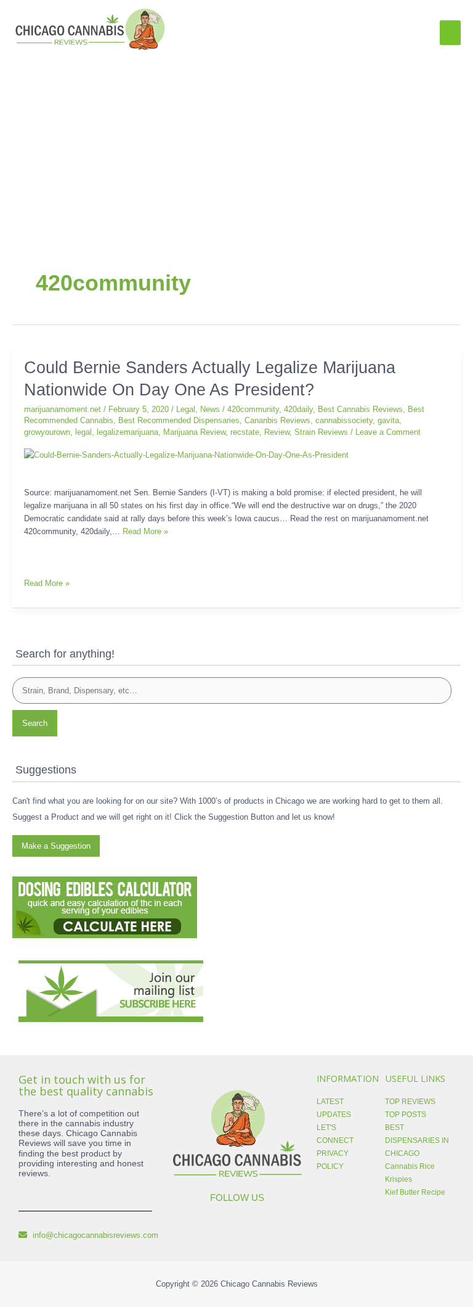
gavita (388, 420)
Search (34, 723)
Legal (185, 409)
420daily (298, 409)
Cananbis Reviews (277, 420)
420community (253, 409)
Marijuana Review (194, 432)
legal (83, 432)
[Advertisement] (236, 145)
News (210, 409)
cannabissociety (344, 420)
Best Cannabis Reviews (360, 409)
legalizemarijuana (127, 432)
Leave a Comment (388, 432)
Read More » (145, 531)
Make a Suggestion (56, 846)
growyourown (47, 432)
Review (276, 432)
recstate (244, 432)
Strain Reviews (321, 432)
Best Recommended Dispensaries (179, 420)
